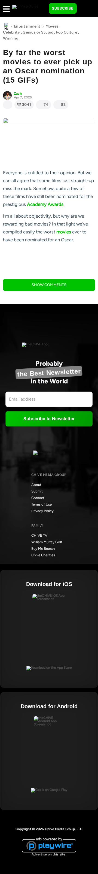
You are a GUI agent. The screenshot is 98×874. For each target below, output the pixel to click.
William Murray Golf (46, 542)
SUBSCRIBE (63, 8)
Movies (52, 26)
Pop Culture (66, 32)
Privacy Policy (42, 511)
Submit (37, 491)
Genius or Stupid (38, 32)
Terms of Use (41, 504)
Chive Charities (43, 555)
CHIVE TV (39, 535)
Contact (37, 498)
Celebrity (11, 32)
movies (63, 232)
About (36, 485)
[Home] (6, 26)
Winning (10, 38)
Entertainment (27, 26)
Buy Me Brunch (43, 548)
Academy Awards (45, 204)
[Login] (85, 8)
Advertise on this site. (49, 854)
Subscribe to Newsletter (49, 418)
